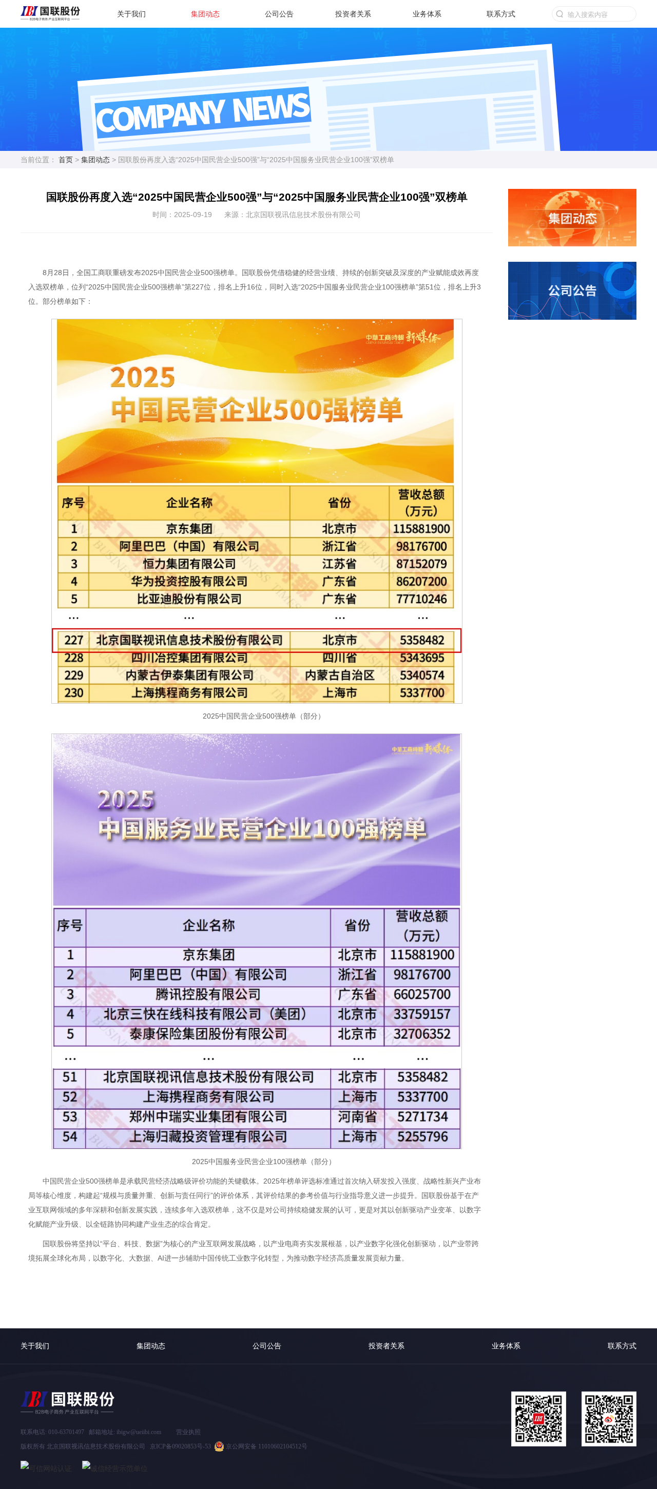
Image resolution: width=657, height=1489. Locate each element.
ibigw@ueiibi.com (139, 1432)
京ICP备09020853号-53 (180, 1446)
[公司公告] (572, 269)
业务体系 (427, 14)
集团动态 (205, 14)
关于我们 (131, 14)
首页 (66, 160)
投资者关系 (353, 14)
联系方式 (501, 14)
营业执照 (188, 1432)
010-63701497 (66, 1432)
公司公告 (279, 14)
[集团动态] (572, 196)
